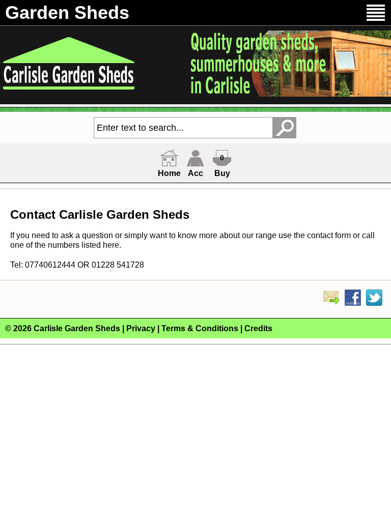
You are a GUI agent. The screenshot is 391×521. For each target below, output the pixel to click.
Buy (222, 173)
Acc (195, 173)
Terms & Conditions (199, 328)
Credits (258, 328)
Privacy (140, 328)
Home (169, 173)
